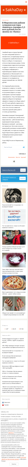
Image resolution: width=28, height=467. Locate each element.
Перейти (22, 178)
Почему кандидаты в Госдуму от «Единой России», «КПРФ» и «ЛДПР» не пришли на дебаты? (13, 340)
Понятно (14, 464)
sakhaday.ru (11, 432)
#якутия (18, 157)
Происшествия (5, 20)
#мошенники (11, 157)
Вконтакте (7, 402)
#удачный (23, 157)
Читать (23, 170)
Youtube (6, 405)
